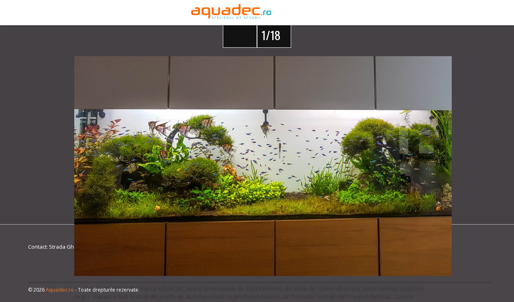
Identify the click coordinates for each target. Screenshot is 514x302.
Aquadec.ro (60, 289)
